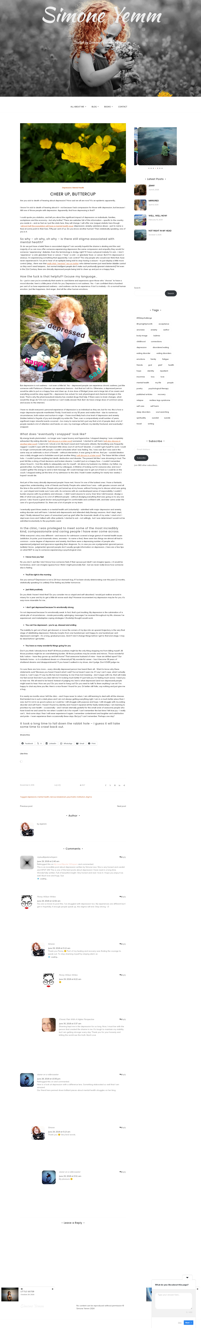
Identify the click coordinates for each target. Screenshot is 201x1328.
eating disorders (164, 353)
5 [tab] (157, 168)
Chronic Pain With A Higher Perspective (76, 1019)
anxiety (154, 329)
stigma (89, 797)
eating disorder (143, 353)
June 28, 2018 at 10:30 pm (48, 1079)
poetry (139, 388)
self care (140, 406)
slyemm (43, 824)
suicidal (155, 418)
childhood (141, 341)
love (162, 376)
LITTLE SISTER (27, 1291)
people (170, 382)
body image (142, 335)
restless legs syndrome (159, 400)
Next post (121, 806)
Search (137, 288)
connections (156, 341)
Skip (180, 1322)
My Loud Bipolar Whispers (66, 864)
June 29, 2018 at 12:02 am (48, 901)
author (166, 329)
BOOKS (107, 106)
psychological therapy (158, 388)
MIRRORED (154, 200)
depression (32, 797)
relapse (140, 400)
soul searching (162, 412)
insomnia (141, 376)
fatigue (165, 359)
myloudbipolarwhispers (47, 857)
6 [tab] (159, 168)
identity (150, 371)
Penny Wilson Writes (46, 896)
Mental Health (78, 188)
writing (151, 423)
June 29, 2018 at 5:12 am (59, 948)
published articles (144, 394)
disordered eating (161, 347)
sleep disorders (143, 412)
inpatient (164, 371)
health (171, 365)
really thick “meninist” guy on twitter (63, 263)
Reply (123, 857)
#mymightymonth (144, 324)
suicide (167, 418)
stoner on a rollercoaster (48, 1074)
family (153, 359)
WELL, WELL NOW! (158, 215)
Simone (51, 944)
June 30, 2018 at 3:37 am (70, 1023)
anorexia (141, 329)
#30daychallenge (144, 318)
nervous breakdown (58, 797)
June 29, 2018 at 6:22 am (70, 979)
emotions (141, 359)
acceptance (164, 324)
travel (139, 423)
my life (158, 382)
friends (140, 365)
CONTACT (122, 106)
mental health (43, 797)
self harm (154, 406)
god (150, 365)
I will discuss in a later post (88, 455)
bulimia (157, 335)
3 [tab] (153, 168)
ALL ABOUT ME (77, 106)
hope (139, 371)
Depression (67, 188)
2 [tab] (151, 168)
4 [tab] (155, 168)
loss (153, 376)
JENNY (152, 185)
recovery (161, 394)
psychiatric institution (76, 797)
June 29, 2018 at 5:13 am (59, 1132)
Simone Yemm (100, 14)
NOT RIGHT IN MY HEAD (160, 230)
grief (160, 365)
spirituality (141, 418)
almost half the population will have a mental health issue (47, 226)
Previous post (26, 806)
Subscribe (141, 458)
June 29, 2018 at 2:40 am (48, 861)
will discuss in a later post (60, 441)
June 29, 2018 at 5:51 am (70, 1176)
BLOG (94, 106)
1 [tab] (148, 168)
